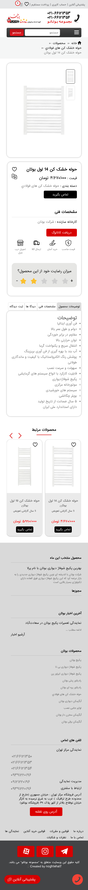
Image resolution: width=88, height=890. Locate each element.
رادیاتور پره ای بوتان (70, 687)
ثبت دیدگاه (16, 307)
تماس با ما (77, 837)
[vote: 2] (34, 281)
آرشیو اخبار (18, 634)
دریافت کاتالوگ (62, 232)
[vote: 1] (23, 281)
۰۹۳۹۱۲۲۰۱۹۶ (21, 775)
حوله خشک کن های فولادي (66, 694)
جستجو (16, 33)
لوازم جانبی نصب (72, 708)
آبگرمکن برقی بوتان (71, 722)
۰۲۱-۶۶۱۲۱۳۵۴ (58, 17)
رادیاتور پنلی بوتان (71, 681)
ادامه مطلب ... (73, 630)
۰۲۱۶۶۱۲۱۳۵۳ (21, 762)
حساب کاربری (59, 5)
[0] (20, 6)
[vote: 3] (44, 281)
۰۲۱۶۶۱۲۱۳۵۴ (21, 768)
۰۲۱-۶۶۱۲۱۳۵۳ (58, 13)
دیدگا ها (31, 307)
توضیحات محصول (69, 307)
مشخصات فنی (47, 307)
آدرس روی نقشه (46, 811)
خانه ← (72, 43)
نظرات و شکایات (56, 837)
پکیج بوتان (75, 660)
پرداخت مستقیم (40, 5)
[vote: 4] (55, 281)
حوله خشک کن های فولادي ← (61, 48)
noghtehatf (54, 866)
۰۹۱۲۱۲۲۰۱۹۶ (20, 782)
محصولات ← (57, 43)
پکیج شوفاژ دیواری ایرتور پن (66, 674)
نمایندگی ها (12, 831)
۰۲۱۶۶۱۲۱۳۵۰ (22, 756)
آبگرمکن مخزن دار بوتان (68, 715)
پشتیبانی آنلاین (77, 5)
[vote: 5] (65, 281)
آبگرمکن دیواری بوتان (70, 701)
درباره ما (78, 831)
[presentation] (11, 435)
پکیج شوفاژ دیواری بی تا (68, 667)
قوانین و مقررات (59, 831)
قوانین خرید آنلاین (34, 831)
